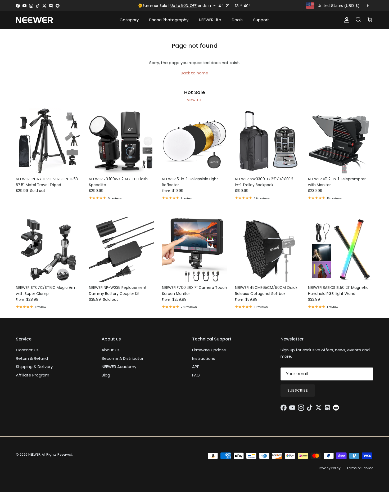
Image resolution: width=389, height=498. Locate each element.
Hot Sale (194, 92)
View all (194, 100)
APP (196, 366)
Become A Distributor (122, 358)
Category (129, 20)
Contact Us (27, 350)
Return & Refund (32, 358)
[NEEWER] (34, 20)
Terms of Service (360, 468)
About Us (111, 350)
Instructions (203, 358)
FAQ (196, 375)
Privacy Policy (330, 468)
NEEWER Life (210, 20)
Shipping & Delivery (34, 366)
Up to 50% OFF (183, 5)
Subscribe (297, 390)
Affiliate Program (32, 375)
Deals (237, 20)
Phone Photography (168, 20)
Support (261, 20)
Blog (106, 375)
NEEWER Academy (119, 366)
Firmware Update (209, 350)
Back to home (194, 73)
